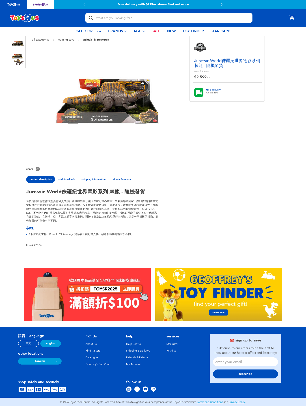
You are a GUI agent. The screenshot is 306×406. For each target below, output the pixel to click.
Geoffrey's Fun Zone (98, 364)
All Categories (41, 39)
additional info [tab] (66, 179)
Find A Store (93, 350)
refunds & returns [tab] (121, 179)
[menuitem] (88, 31)
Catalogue (92, 357)
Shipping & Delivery (138, 350)
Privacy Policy (237, 402)
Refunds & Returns (137, 357)
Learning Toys (66, 39)
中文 (28, 343)
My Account (133, 364)
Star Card (171, 344)
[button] (222, 4)
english (50, 343)
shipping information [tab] (94, 179)
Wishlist (171, 350)
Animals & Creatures (96, 39)
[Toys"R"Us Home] (24, 18)
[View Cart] (291, 18)
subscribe (245, 374)
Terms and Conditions (210, 402)
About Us (91, 344)
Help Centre (133, 344)
